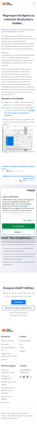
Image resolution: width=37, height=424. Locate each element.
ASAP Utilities (6, 29)
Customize (17, 232)
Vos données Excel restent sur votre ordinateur (7, 390)
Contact (4, 359)
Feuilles (14, 29)
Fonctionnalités (25, 341)
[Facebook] (24, 377)
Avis (21, 344)
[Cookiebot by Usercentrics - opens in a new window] (27, 190)
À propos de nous (7, 341)
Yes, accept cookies (18, 226)
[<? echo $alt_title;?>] (18, 139)
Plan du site (5, 402)
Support (22, 351)
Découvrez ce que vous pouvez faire (18, 308)
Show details (27, 220)
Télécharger (18, 302)
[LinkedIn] (27, 377)
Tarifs (22, 348)
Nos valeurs (5, 344)
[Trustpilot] (31, 377)
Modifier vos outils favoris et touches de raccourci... (19, 113)
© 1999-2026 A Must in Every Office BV (14, 413)
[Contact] (21, 377)
